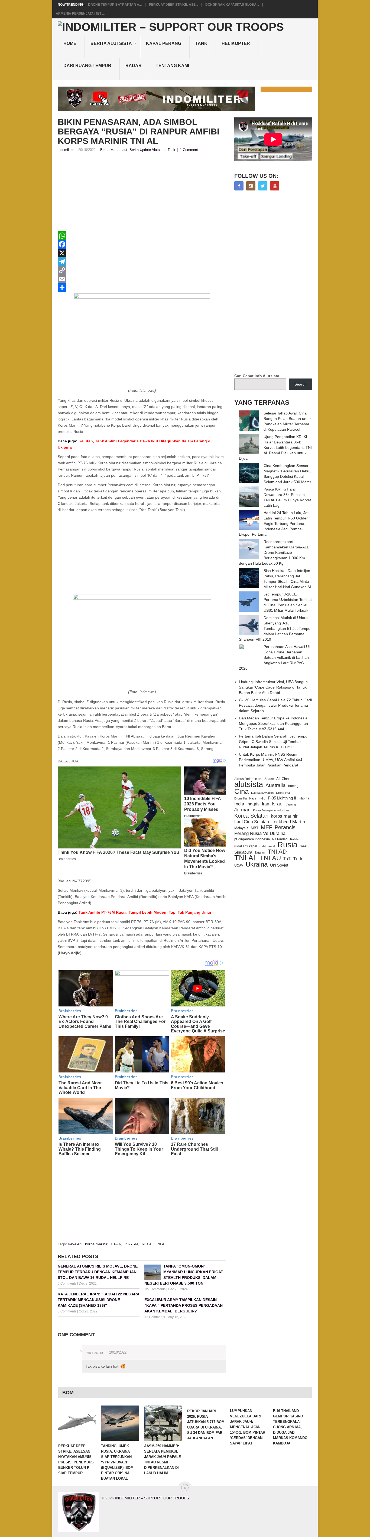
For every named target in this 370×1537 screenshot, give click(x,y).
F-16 (262, 798)
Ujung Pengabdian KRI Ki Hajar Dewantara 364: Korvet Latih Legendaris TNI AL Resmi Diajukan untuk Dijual (275, 447)
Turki (298, 858)
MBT (254, 828)
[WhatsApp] (142, 235)
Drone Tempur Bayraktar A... (115, 4)
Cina (241, 791)
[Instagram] (250, 185)
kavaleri (75, 1244)
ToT (287, 859)
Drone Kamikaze (245, 798)
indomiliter (66, 150)
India (239, 804)
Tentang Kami (172, 65)
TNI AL (161, 1244)
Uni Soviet (279, 865)
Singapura (243, 852)
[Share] (142, 287)
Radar (133, 65)
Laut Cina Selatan (251, 821)
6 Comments (67, 1283)
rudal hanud (267, 846)
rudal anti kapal (245, 846)
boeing (293, 786)
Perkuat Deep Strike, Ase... (173, 4)
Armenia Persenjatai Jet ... (80, 13)
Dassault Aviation (262, 792)
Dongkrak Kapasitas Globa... (232, 4)
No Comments (154, 1289)
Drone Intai (283, 792)
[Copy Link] (142, 270)
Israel (278, 804)
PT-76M (131, 1244)
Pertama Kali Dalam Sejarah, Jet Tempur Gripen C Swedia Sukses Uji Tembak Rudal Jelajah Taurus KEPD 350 (274, 741)
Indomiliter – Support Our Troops (152, 1498)
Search (300, 384)
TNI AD (277, 851)
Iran (265, 804)
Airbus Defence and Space (254, 779)
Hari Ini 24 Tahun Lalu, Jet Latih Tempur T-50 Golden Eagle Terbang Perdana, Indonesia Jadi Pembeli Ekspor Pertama (274, 524)
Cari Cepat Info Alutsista (256, 376)
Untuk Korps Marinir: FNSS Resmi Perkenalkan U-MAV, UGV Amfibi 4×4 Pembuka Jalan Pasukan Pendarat (270, 759)
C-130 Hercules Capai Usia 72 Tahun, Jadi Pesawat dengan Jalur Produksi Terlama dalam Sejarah (275, 705)
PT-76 (116, 1244)
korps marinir (96, 1244)
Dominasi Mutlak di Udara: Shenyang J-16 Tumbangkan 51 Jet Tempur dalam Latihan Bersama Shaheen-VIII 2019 (275, 628)
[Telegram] (142, 261)
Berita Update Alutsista (147, 150)
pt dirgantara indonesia (252, 839)
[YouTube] (274, 185)
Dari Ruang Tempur (87, 65)
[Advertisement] (142, 193)
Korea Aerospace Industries (271, 810)
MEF (266, 827)
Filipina (303, 798)
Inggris (252, 803)
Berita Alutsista (111, 43)
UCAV (238, 865)
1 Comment (189, 150)
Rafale (294, 839)
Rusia (146, 1244)
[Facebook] (142, 244)
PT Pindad (280, 839)
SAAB (304, 846)
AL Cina (282, 779)
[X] (142, 253)
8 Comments (67, 1311)
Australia (275, 785)
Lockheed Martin (288, 821)
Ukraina (257, 864)
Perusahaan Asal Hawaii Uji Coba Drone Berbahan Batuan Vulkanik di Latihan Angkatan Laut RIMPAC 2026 (274, 657)
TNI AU (270, 858)
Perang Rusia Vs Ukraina (259, 833)
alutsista (248, 784)
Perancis (285, 827)
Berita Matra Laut (113, 150)
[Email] (142, 279)
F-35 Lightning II (282, 798)
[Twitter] (262, 185)
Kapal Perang (163, 43)
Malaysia (241, 828)
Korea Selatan (251, 815)
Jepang (291, 804)
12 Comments (154, 1317)
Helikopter (236, 43)
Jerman (242, 809)
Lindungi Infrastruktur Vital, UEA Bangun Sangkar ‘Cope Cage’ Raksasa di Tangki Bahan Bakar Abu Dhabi (273, 687)
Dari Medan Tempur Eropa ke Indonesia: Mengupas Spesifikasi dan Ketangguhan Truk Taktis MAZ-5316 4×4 (274, 723)
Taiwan (260, 852)
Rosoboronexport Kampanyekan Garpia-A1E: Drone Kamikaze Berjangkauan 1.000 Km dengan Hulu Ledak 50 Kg (274, 552)
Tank (201, 43)
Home (69, 43)
